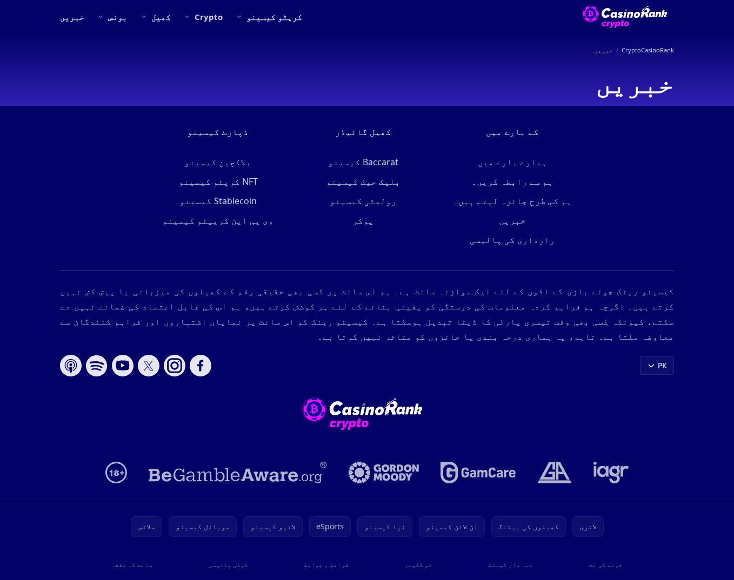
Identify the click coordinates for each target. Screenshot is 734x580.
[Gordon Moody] (384, 472)
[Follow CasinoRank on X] (148, 365)
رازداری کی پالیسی (512, 240)
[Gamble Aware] (238, 472)
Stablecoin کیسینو (218, 201)
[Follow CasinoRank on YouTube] (123, 365)
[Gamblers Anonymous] (554, 472)
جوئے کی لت (606, 565)
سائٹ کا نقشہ (131, 565)
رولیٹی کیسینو (363, 201)
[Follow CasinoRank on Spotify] (97, 365)
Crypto (209, 16)
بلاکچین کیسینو (217, 162)
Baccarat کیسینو (363, 162)
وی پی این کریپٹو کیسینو (217, 220)
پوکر (363, 220)
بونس (118, 16)
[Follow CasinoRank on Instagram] (174, 365)
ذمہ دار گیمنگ (510, 565)
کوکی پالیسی (228, 565)
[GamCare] (478, 472)
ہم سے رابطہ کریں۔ (512, 181)
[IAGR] (611, 472)
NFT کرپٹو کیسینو (218, 181)
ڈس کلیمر (418, 565)
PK (662, 365)
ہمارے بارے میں (512, 162)
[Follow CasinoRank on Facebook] (200, 365)
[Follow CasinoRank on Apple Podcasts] (71, 365)
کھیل (161, 16)
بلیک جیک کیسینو (363, 181)
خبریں (72, 16)
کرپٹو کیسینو (274, 16)
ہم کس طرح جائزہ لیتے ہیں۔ (512, 201)
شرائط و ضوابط (326, 565)
